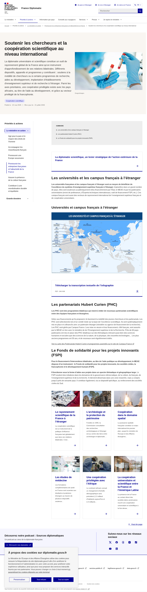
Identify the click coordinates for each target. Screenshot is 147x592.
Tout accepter (63, 580)
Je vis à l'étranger (104, 5)
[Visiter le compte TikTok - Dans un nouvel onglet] (136, 542)
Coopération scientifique (15, 101)
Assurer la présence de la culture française (17, 178)
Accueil (7, 26)
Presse (94, 20)
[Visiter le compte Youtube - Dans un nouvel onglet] (110, 548)
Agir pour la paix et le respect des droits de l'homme (16, 139)
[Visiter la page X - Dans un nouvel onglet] (110, 542)
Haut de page (136, 524)
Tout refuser (41, 580)
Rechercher (140, 11)
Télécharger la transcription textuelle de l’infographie (84, 285)
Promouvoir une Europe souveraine (16, 156)
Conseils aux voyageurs (67, 20)
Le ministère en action (34, 26)
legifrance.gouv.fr (115, 568)
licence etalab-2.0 (81, 589)
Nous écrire (78, 584)
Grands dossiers (13, 199)
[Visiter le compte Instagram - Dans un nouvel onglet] (129, 542)
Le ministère (9, 20)
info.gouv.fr (79, 568)
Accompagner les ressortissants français (17, 148)
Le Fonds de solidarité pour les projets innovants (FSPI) (75, 138)
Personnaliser (19, 580)
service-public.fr (96, 568)
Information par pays (47, 20)
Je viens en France (124, 5)
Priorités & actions (26, 20)
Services (82, 20)
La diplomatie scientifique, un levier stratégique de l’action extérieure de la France (96, 159)
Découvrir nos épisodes (18, 545)
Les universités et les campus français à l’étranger (73, 130)
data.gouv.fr (132, 568)
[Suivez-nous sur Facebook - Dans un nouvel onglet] (116, 542)
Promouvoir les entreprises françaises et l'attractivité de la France (65, 26)
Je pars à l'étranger (85, 5)
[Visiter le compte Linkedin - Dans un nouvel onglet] (116, 548)
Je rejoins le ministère (111, 20)
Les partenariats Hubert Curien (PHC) (69, 134)
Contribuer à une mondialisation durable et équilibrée (17, 188)
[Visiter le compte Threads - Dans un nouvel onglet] (123, 542)
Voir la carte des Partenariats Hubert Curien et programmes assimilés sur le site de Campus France (91, 344)
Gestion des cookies (93, 584)
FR (138, 5)
